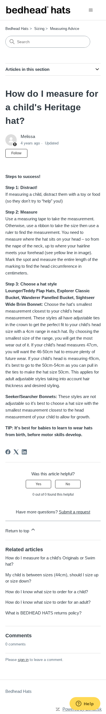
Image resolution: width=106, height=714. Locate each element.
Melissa (28, 136)
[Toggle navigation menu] (91, 10)
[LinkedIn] (24, 451)
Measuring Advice (64, 29)
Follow (16, 153)
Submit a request (74, 511)
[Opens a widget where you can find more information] (84, 704)
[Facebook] (7, 451)
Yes (38, 484)
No (68, 484)
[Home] (38, 10)
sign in (23, 660)
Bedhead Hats (17, 29)
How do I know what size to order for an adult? (47, 602)
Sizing (39, 29)
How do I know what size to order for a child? (46, 591)
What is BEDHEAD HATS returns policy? (43, 612)
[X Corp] (16, 451)
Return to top (17, 530)
